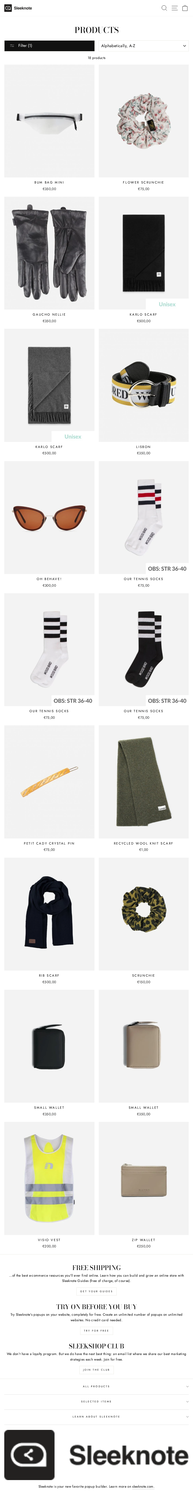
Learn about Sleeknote (96, 1417)
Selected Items (96, 1401)
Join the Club (96, 1370)
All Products (96, 1386)
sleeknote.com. (143, 1486)
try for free (96, 1331)
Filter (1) (24, 45)
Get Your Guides (96, 1291)
